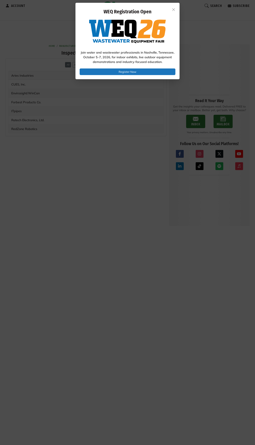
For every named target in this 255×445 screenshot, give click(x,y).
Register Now (127, 72)
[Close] (174, 10)
